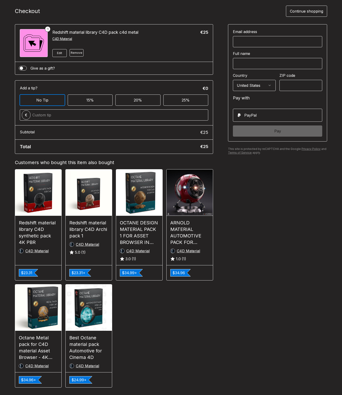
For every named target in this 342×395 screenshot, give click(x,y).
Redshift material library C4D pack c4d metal (95, 32)
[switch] (23, 68)
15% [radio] (90, 100)
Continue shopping (306, 11)
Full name (241, 53)
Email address (245, 31)
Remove (76, 52)
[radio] (277, 115)
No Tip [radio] (42, 100)
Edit (59, 53)
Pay (277, 131)
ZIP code (287, 75)
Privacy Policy (311, 149)
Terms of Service (240, 152)
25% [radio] (186, 100)
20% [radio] (138, 100)
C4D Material (62, 39)
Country (240, 75)
